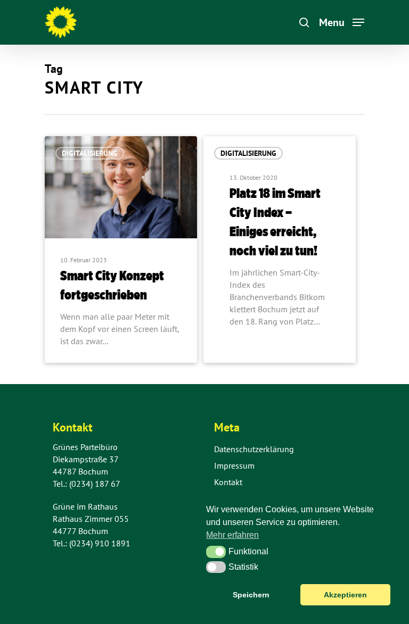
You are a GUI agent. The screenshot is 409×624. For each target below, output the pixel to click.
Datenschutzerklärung (254, 449)
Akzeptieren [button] (345, 594)
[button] (216, 552)
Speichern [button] (251, 594)
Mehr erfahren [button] (232, 534)
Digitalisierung (90, 153)
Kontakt (228, 482)
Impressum (234, 465)
